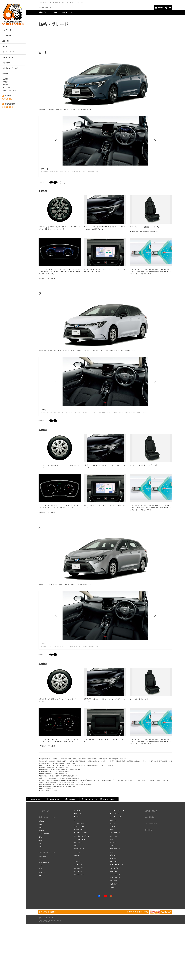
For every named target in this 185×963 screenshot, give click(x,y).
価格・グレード (44, 12)
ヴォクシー (77, 861)
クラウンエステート (80, 826)
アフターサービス (152, 823)
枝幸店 (40, 840)
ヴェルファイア (78, 868)
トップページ (44, 810)
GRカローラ (113, 852)
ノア (75, 858)
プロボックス (113, 858)
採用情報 (148, 830)
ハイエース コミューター (117, 865)
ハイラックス (78, 842)
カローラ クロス (78, 814)
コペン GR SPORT (115, 849)
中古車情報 (149, 817)
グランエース (78, 871)
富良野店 (41, 830)
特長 (55, 12)
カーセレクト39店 (44, 834)
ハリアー (76, 820)
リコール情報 (6, 87)
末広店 (40, 846)
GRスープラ (113, 842)
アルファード (78, 865)
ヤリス (40, 859)
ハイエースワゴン (79, 874)
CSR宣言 (4, 81)
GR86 (111, 839)
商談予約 (160, 7)
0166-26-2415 (7, 99)
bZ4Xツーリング (79, 849)
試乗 (170, 7)
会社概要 (5, 79)
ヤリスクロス (78, 810)
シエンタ (76, 855)
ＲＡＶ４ (76, 817)
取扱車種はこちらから (47, 852)
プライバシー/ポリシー (9, 90)
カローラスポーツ (44, 862)
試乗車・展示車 (151, 810)
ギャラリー (66, 12)
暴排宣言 (5, 84)
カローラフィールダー (116, 817)
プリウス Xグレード (115, 868)
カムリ (111, 829)
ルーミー (41, 866)
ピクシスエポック (115, 874)
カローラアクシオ (115, 833)
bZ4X (75, 845)
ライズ (40, 875)
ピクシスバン (113, 881)
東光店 (40, 827)
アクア (40, 869)
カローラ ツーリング (45, 7)
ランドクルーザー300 (80, 833)
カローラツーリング (115, 814)
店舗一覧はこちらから (47, 817)
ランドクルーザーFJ (79, 839)
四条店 (40, 824)
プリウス (112, 823)
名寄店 (40, 843)
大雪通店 (41, 821)
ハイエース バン (114, 861)
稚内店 (40, 837)
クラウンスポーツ (79, 829)
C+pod (112, 887)
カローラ (112, 826)
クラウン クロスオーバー (81, 823)
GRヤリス (112, 845)
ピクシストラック (115, 877)
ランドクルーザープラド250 (82, 836)
